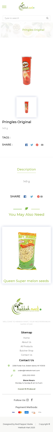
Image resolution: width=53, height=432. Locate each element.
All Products (27, 346)
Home (13, 29)
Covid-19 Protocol (26, 389)
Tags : (6, 137)
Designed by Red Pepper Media (18, 424)
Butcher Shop (26, 350)
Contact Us (26, 355)
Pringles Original (16, 122)
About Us (26, 342)
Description (26, 169)
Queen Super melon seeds (26, 281)
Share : (7, 144)
